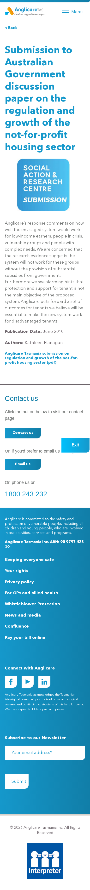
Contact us (22, 433)
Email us (22, 464)
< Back (11, 28)
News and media (23, 615)
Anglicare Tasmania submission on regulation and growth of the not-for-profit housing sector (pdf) (41, 358)
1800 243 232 (26, 494)
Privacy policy (19, 582)
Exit (75, 445)
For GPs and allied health (31, 593)
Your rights (16, 571)
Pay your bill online (25, 637)
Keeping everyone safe (29, 560)
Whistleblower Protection (32, 604)
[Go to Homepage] (24, 11)
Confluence (17, 626)
